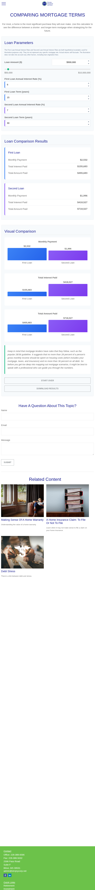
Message (5, 440)
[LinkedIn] (9, 875)
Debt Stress (8, 571)
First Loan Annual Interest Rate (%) (22, 79)
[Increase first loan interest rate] (88, 83)
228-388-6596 (17, 855)
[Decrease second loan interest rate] (88, 111)
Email (4, 425)
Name (4, 410)
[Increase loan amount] (88, 60)
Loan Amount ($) (13, 62)
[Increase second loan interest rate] (88, 109)
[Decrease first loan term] (88, 99)
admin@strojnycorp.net (15, 871)
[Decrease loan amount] (88, 63)
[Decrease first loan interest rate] (88, 86)
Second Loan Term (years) (18, 117)
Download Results (48, 389)
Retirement (9, 885)
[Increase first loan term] (88, 96)
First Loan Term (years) (16, 92)
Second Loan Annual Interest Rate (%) (24, 104)
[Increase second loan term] (88, 121)
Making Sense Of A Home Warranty (22, 519)
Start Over (47, 381)
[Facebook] (5, 875)
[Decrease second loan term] (88, 124)
